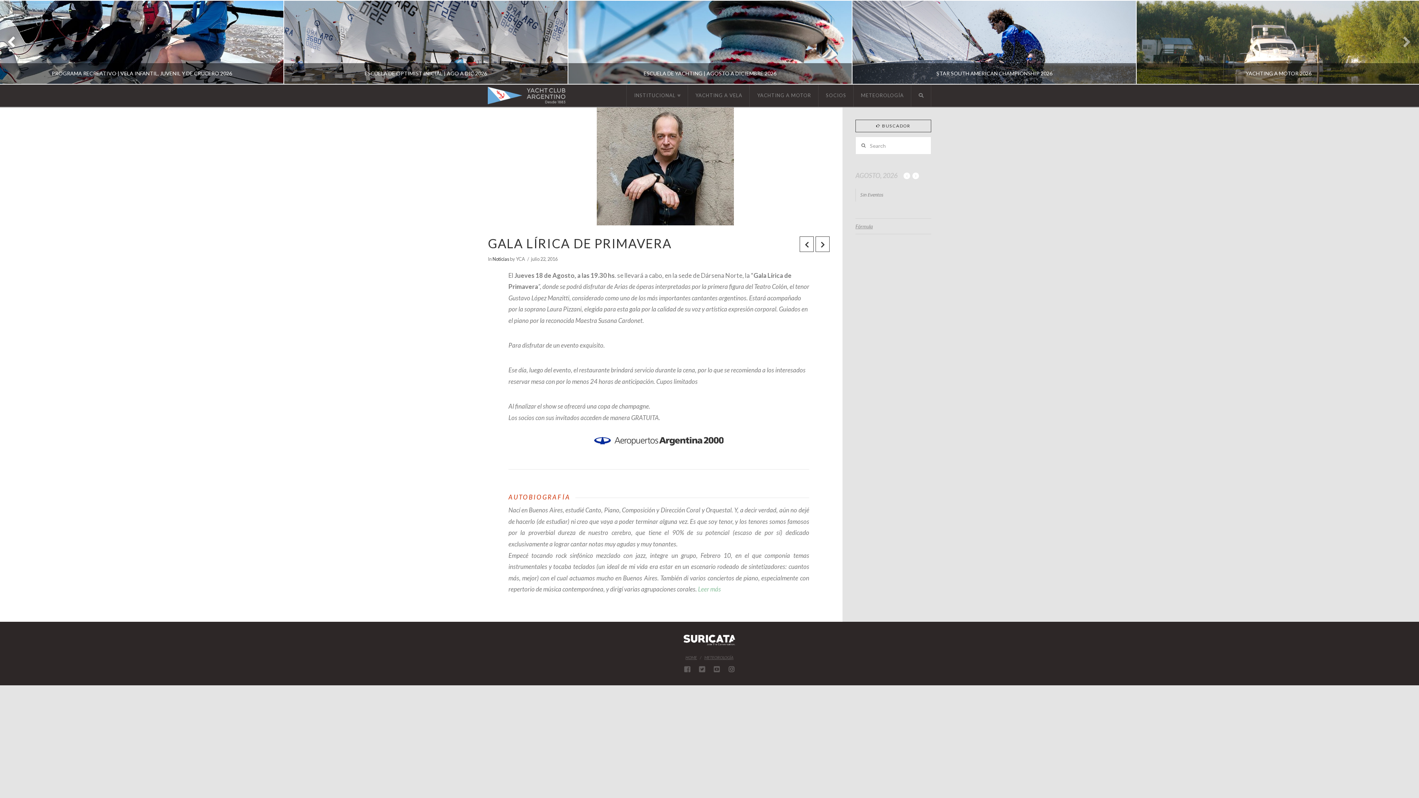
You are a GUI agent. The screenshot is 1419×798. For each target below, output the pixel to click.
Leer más (709, 589)
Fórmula (864, 226)
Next (1403, 42)
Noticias (501, 259)
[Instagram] (732, 669)
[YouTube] (717, 669)
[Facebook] (687, 669)
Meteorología (719, 657)
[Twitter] (702, 669)
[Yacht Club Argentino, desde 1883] (526, 95)
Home (691, 657)
